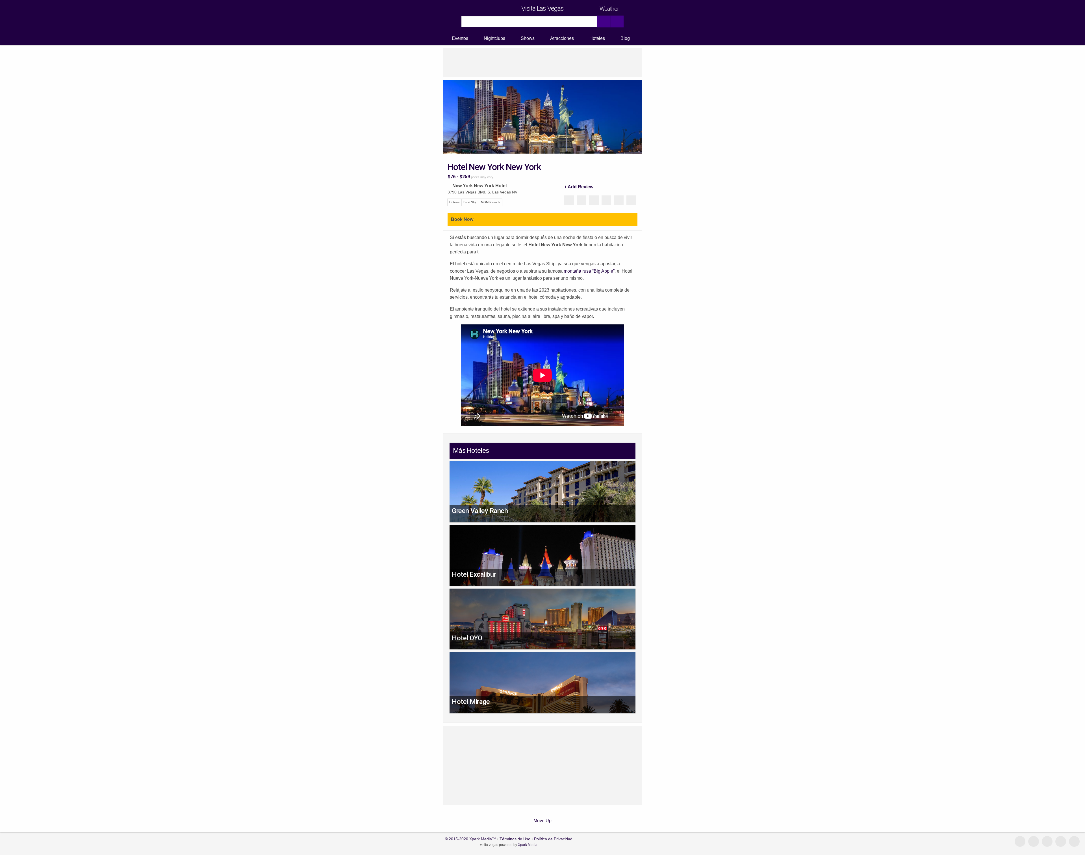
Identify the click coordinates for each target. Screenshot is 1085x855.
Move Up (542, 820)
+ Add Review (578, 186)
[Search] (603, 21)
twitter (1060, 841)
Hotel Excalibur (474, 574)
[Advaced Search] (617, 21)
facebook (1047, 841)
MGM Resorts (490, 202)
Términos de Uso (515, 839)
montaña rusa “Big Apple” (589, 271)
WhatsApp (594, 200)
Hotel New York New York (494, 166)
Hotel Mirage (471, 702)
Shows (528, 38)
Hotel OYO (467, 638)
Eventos (460, 38)
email (1020, 841)
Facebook (581, 200)
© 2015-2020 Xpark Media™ (470, 839)
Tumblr (631, 200)
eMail (569, 200)
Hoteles (597, 38)
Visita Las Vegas (542, 8)
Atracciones (562, 38)
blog (1033, 841)
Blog (625, 38)
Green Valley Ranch (480, 511)
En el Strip (470, 202)
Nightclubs (494, 38)
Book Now (462, 219)
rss (1074, 841)
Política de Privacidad (553, 839)
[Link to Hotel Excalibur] (542, 565)
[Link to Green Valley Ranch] (542, 500)
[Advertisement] (542, 62)
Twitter (606, 200)
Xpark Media (527, 845)
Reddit (619, 200)
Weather (609, 8)
